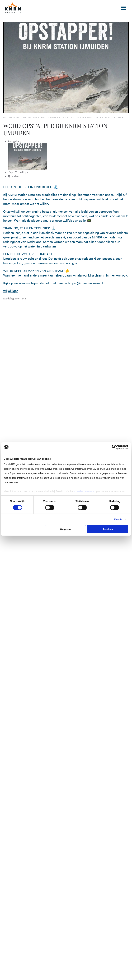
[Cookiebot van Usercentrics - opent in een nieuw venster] (114, 447)
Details (118, 519)
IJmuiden (117, 117)
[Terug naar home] (13, 7)
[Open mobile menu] (123, 7)
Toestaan (108, 529)
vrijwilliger (10, 291)
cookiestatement (84, 491)
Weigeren (65, 529)
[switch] (49, 507)
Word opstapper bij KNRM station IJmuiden (55, 128)
